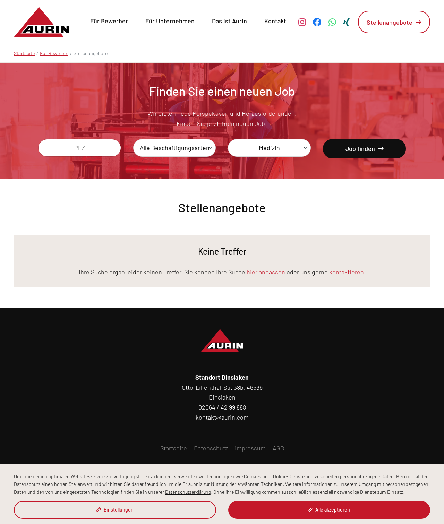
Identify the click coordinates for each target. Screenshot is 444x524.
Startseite (24, 53)
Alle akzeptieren (332, 510)
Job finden (360, 148)
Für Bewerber (109, 21)
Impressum (250, 448)
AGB (278, 448)
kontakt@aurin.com (222, 417)
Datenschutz (211, 448)
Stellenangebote (389, 22)
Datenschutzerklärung (188, 492)
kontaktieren (346, 272)
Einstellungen (118, 510)
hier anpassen (266, 272)
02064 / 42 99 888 (222, 407)
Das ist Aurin (229, 21)
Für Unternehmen (170, 21)
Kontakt (275, 21)
